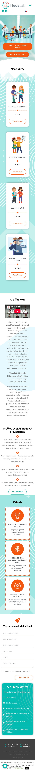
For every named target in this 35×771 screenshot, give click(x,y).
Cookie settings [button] (18, 768)
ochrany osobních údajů (22, 671)
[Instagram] (6, 11)
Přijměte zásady (17, 671)
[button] (30, 5)
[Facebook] (3, 11)
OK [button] (27, 768)
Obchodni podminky (17, 757)
